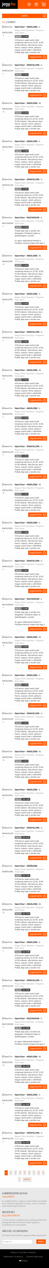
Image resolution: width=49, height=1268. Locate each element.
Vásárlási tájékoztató (34, 1257)
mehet (41, 1241)
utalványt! (8, 1196)
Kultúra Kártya (11, 1215)
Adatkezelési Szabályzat (13, 1257)
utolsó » (27, 1179)
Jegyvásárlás (36, 57)
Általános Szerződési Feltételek (23, 1252)
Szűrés (24, 16)
